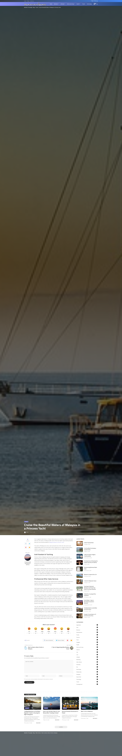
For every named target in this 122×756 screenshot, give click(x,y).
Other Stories (79, 662)
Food (77, 639)
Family (77, 634)
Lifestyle (78, 657)
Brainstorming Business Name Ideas (90, 568)
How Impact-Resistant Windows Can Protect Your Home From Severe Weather (90, 588)
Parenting (78, 664)
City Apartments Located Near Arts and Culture (90, 608)
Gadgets (78, 642)
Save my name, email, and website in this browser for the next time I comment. (39, 679)
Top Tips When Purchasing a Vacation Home (90, 549)
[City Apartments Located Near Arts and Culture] (79, 609)
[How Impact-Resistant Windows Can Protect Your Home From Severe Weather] (79, 588)
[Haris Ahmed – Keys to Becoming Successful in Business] (79, 602)
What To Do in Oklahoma (87, 711)
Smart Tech (78, 676)
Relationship (78, 671)
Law (77, 654)
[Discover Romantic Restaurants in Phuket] (70, 703)
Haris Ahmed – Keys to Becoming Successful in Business (89, 602)
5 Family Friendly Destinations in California (28, 563)
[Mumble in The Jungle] (35, 4)
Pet (77, 667)
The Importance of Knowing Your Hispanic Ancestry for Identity (91, 561)
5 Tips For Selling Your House (90, 581)
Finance (78, 637)
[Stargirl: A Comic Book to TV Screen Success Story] (79, 615)
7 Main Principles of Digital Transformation (89, 555)
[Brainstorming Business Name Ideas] (79, 569)
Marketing (78, 659)
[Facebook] (25, 543)
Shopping (78, 674)
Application (78, 625)
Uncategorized (79, 684)
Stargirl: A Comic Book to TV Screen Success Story (90, 615)
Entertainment (79, 632)
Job (77, 652)
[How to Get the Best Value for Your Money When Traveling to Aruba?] (51, 703)
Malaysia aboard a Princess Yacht (56, 542)
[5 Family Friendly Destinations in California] (27, 557)
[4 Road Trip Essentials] (79, 543)
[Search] (97, 4)
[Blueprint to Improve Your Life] (79, 575)
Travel (26, 521)
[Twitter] (29, 543)
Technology (78, 679)
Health (77, 644)
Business (78, 629)
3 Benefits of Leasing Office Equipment (90, 594)
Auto (77, 627)
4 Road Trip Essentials (89, 542)
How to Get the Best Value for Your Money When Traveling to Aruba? (51, 712)
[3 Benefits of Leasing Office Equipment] (79, 595)
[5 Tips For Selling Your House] (79, 581)
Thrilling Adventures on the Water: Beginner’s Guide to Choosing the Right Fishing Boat (32, 713)
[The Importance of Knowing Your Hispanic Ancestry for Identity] (79, 562)
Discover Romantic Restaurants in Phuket (70, 712)
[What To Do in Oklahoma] (89, 703)
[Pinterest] (25, 547)
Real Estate (78, 669)
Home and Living (79, 647)
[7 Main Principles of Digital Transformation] (79, 556)
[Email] (29, 547)
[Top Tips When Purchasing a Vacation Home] (79, 549)
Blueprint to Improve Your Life (90, 574)
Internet (78, 649)
